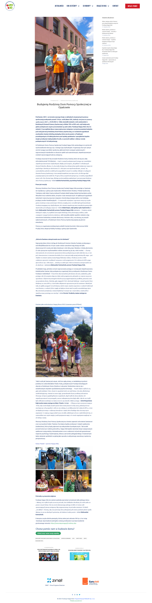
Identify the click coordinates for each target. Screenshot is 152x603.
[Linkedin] (77, 595)
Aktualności (59, 6)
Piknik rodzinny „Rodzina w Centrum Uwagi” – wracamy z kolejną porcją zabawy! (109, 31)
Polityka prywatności (76, 600)
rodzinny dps (39, 540)
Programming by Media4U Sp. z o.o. (85, 598)
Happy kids (79, 538)
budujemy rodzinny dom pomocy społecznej (48, 538)
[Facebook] (72, 595)
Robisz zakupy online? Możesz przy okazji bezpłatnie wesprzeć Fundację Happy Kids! (110, 23)
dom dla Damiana (66, 538)
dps (73, 538)
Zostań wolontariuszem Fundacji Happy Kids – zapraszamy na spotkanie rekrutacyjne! (110, 59)
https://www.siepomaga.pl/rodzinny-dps (63, 523)
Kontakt (115, 6)
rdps (85, 538)
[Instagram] (75, 595)
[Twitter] (80, 595)
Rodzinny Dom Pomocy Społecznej (69, 100)
